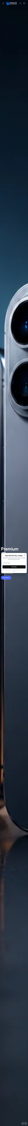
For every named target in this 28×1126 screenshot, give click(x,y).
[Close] (25, 555)
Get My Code (14, 566)
